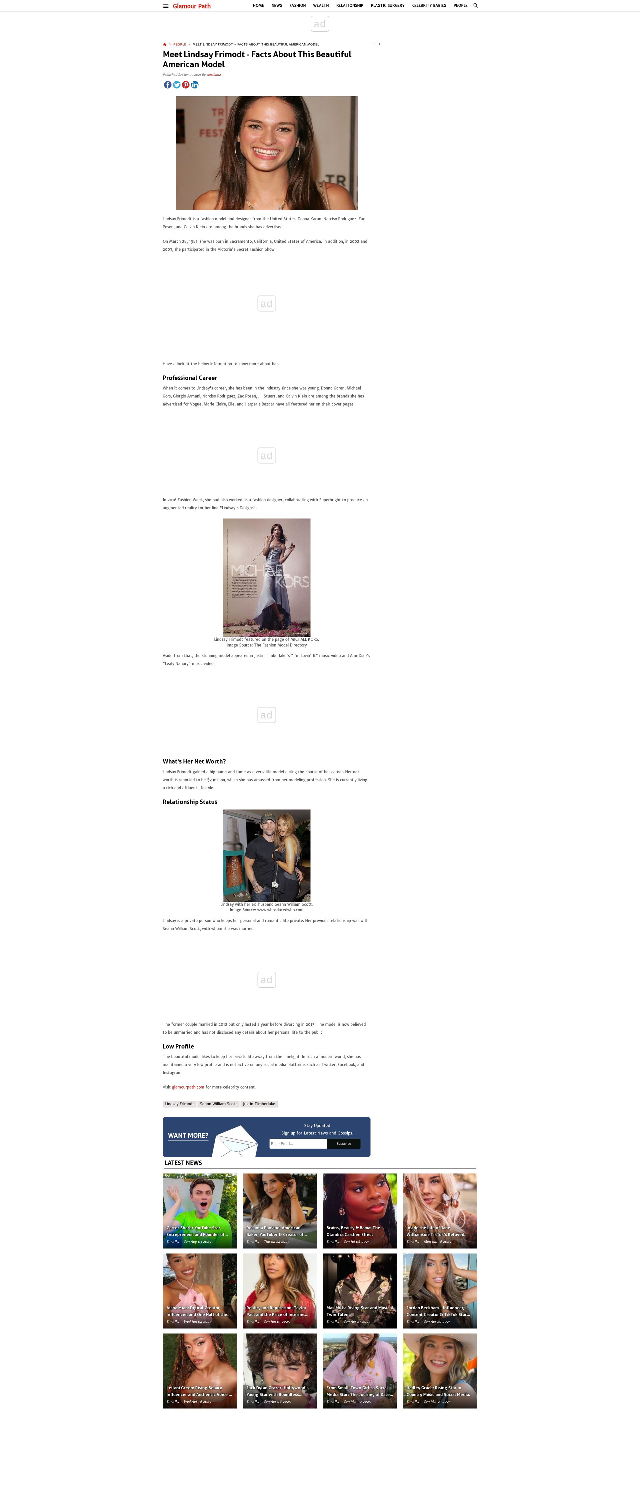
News (277, 5)
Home (258, 5)
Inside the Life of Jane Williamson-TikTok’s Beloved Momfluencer (435, 1234)
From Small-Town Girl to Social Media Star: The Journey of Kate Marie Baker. (358, 1394)
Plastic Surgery (388, 5)
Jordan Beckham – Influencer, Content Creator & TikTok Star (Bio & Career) (436, 1314)
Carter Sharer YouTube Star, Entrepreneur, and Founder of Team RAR (195, 1234)
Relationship (350, 5)
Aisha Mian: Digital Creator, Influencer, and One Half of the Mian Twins (196, 1314)
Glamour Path (192, 6)
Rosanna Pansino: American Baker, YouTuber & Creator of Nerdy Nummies (275, 1234)
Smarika (172, 1242)
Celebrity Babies (429, 5)
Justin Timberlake (259, 1104)
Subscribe (343, 1144)
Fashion (298, 5)
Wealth (321, 5)
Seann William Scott (218, 1104)
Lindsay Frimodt (179, 1104)
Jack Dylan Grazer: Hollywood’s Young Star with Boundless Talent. (277, 1394)
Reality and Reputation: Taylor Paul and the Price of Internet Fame (276, 1314)
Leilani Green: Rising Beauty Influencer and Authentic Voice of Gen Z (199, 1394)
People (461, 5)
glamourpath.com (188, 1087)
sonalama (213, 74)
